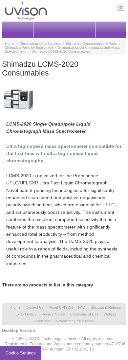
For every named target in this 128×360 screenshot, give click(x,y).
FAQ (81, 307)
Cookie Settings (21, 353)
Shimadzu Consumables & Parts (91, 43)
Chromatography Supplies (40, 43)
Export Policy (25, 314)
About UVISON (61, 307)
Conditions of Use (84, 314)
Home (9, 43)
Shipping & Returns (106, 307)
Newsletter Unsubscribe (75, 321)
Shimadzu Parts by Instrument (29, 47)
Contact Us (35, 307)
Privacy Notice (53, 314)
